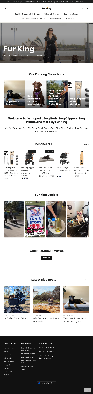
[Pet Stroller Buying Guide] (17, 299)
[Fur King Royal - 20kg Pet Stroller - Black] (58, 176)
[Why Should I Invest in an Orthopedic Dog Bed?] (76, 299)
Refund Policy (8, 358)
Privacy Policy (8, 355)
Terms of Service (9, 362)
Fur (40, 348)
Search (6, 351)
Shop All (40, 56)
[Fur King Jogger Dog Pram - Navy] (25, 178)
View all (86, 144)
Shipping (6, 368)
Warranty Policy (9, 348)
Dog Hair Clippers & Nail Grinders (27, 14)
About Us (69, 18)
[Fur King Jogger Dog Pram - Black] (22, 178)
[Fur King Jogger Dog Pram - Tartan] (27, 178)
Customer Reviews (55, 18)
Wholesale (7, 365)
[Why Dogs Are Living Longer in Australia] (46, 299)
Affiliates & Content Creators (10, 373)
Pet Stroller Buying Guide (15, 318)
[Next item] (87, 219)
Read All (46, 258)
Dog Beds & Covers (71, 14)
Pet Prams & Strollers (51, 14)
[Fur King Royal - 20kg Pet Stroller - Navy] (60, 176)
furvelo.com (47, 358)
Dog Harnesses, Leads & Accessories (32, 18)
